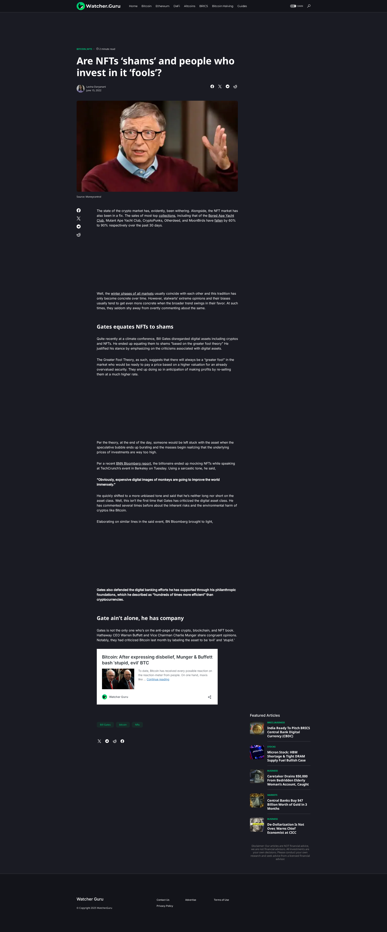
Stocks (271, 746)
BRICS (270, 722)
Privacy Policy (165, 905)
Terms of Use (221, 899)
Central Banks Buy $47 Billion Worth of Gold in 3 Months (287, 804)
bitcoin (123, 724)
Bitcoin (81, 48)
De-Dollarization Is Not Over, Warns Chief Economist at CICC (285, 828)
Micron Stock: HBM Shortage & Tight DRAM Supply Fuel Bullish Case (286, 756)
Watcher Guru (90, 899)
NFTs (89, 48)
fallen (218, 220)
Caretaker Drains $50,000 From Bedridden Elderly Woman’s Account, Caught (288, 780)
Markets (272, 794)
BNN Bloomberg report (133, 463)
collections (167, 216)
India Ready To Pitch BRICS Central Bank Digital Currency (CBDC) (288, 732)
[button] (296, 6)
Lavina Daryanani (96, 86)
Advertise (190, 899)
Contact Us (163, 899)
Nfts (137, 724)
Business (279, 722)
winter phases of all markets (132, 293)
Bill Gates (105, 724)
